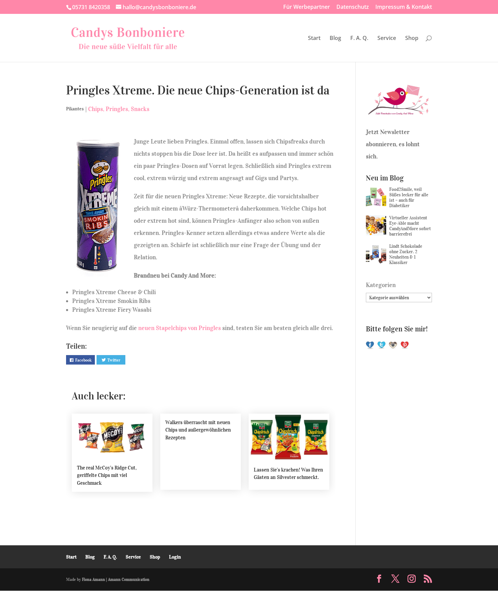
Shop (411, 39)
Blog (335, 39)
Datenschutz (352, 7)
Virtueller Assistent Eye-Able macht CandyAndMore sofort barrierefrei (410, 226)
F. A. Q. (359, 39)
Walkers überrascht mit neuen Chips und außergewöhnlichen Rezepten (198, 430)
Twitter (113, 360)
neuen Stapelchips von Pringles (179, 328)
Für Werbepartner (306, 7)
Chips (95, 109)
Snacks (140, 109)
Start (314, 39)
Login (175, 557)
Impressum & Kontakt (403, 7)
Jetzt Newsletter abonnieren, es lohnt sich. (393, 144)
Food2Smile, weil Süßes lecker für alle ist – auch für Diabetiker (408, 198)
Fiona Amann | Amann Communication (115, 579)
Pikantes (75, 109)
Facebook (83, 360)
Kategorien (381, 285)
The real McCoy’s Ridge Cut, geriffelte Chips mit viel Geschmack (107, 475)
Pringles (117, 109)
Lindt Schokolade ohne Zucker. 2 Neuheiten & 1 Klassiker (405, 254)
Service (386, 39)
